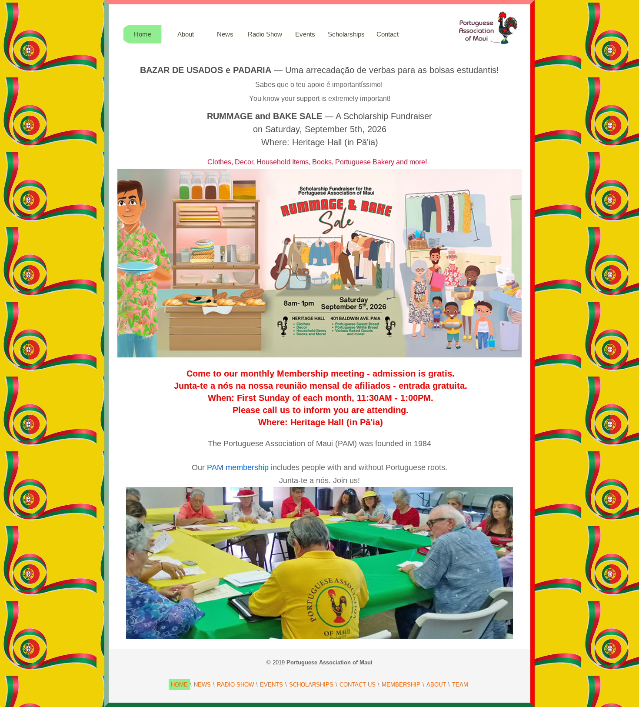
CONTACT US (357, 684)
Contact (387, 34)
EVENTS (271, 684)
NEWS (202, 684)
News (225, 34)
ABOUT (436, 684)
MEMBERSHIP (401, 684)
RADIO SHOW (235, 684)
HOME (179, 684)
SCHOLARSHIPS (311, 684)
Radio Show (265, 34)
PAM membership (238, 467)
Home (142, 34)
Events (305, 34)
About (185, 34)
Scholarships (346, 34)
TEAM (460, 684)
